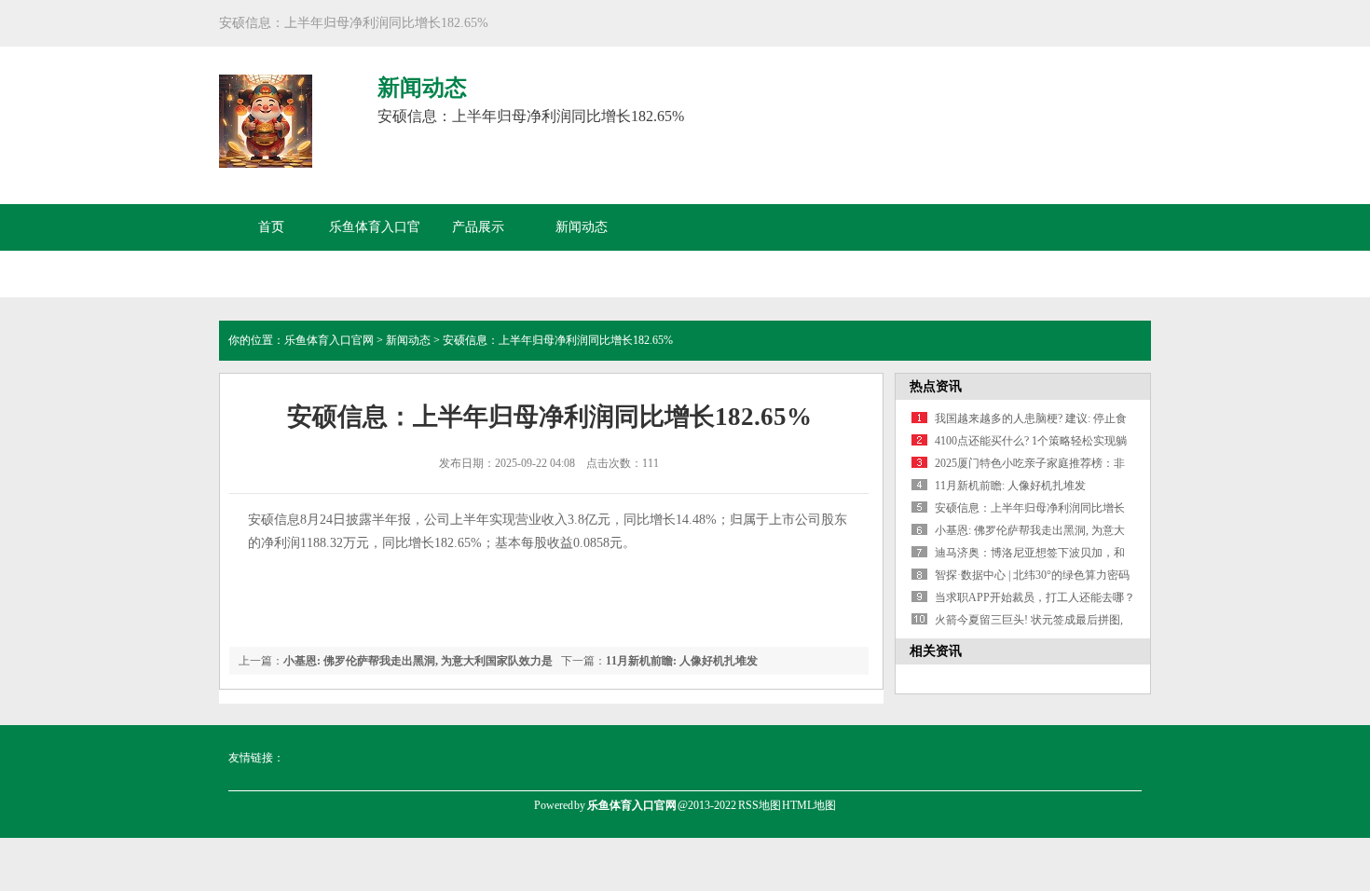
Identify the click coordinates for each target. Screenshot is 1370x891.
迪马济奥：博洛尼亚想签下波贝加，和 (1030, 552)
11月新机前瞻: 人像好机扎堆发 (682, 660)
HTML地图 (809, 805)
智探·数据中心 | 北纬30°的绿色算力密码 (1032, 575)
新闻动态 (581, 227)
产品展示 (478, 227)
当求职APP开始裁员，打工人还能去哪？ (1035, 597)
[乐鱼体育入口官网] (265, 157)
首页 (271, 227)
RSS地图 (759, 805)
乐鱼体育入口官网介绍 (374, 250)
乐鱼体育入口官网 (329, 340)
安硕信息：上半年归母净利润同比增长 (1030, 507)
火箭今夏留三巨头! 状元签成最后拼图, (1029, 619)
